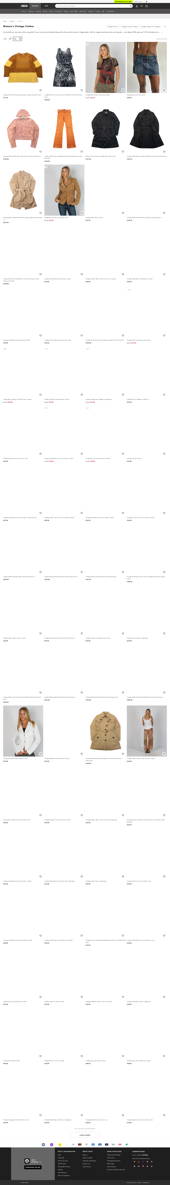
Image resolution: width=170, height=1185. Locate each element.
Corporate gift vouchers (113, 1161)
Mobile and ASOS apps (114, 1155)
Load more (85, 1135)
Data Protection (62, 1172)
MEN (46, 6)
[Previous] (105, 26)
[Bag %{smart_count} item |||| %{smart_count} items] (146, 6)
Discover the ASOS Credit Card (116, 1169)
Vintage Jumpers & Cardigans (151, 26)
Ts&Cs (139, 1182)
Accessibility (146, 1182)
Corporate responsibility (89, 1161)
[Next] (165, 26)
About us (85, 1155)
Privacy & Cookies (131, 1182)
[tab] (24, 11)
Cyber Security (87, 1166)
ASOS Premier (62, 1164)
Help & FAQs (138, 1)
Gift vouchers (111, 1158)
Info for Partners (111, 1166)
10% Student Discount (64, 1166)
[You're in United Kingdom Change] (146, 1)
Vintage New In (113, 26)
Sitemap (60, 1169)
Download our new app (123, 1)
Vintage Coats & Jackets (129, 26)
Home (5, 21)
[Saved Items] (141, 6)
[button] (134, 1161)
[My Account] (136, 6)
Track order (61, 1158)
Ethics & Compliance (64, 1175)
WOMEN (35, 6)
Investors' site (86, 1164)
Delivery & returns (63, 1161)
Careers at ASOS (87, 1158)
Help (59, 1155)
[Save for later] (40, 90)
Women (12, 21)
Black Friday (110, 1164)
